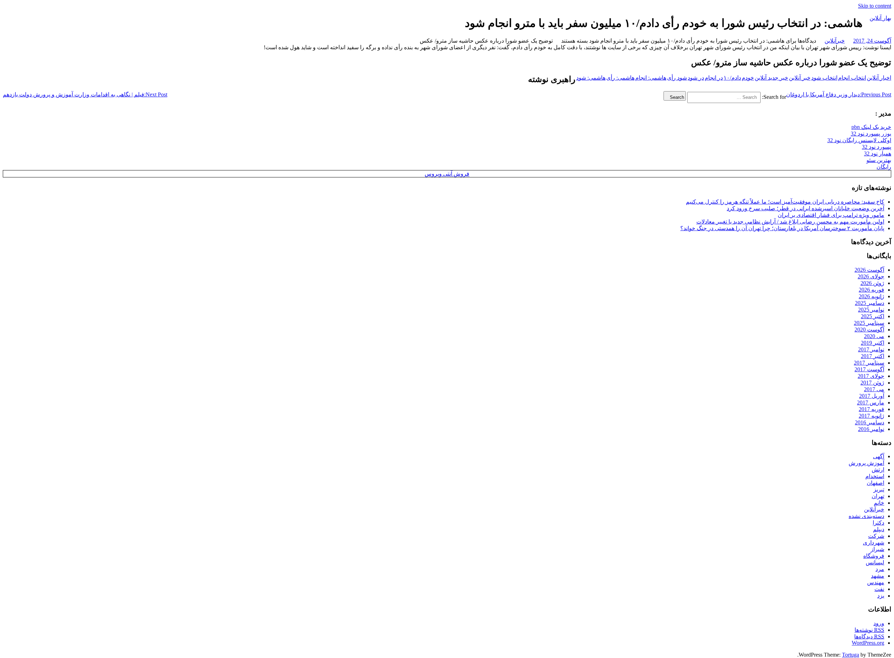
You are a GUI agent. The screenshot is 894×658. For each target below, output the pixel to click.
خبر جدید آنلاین (771, 78)
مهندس (875, 582)
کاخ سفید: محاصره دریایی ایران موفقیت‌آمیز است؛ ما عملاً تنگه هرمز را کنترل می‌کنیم (785, 202)
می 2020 (874, 336)
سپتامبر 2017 (869, 363)
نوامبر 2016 (871, 429)
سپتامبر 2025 (869, 323)
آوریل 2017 (871, 396)
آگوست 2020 (869, 329)
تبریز (878, 489)
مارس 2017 (870, 402)
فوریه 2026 (871, 290)
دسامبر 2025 (869, 303)
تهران (878, 496)
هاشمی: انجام (650, 78)
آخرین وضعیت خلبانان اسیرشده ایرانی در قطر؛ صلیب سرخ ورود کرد (805, 208)
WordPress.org (868, 643)
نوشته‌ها (869, 630)
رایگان (884, 167)
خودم (748, 78)
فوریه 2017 (871, 409)
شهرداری (873, 543)
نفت (879, 589)
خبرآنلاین (835, 41)
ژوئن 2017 (872, 383)
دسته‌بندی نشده (866, 516)
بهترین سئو (878, 160)
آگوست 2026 (869, 270)
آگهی (878, 456)
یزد (880, 596)
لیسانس (875, 562)
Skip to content (874, 6)
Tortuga (850, 655)
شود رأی (677, 78)
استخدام (874, 476)
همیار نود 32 (877, 153)
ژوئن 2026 (872, 283)
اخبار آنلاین (879, 78)
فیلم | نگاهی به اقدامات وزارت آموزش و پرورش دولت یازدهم (85, 94)
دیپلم (878, 529)
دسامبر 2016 (869, 422)
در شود (696, 78)
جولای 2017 (871, 376)
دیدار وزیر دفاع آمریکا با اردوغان (838, 94)
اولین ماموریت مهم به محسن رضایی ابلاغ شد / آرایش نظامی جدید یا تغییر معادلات (790, 222)
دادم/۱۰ (732, 78)
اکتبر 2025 (872, 316)
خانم (879, 503)
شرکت (876, 536)
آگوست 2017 (869, 369)
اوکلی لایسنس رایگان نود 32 (859, 140)
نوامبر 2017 (871, 349)
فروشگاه (873, 556)
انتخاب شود (824, 78)
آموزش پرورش (866, 463)
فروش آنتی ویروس (447, 174)
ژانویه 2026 (871, 296)
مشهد (877, 576)
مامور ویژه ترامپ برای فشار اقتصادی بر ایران (831, 215)
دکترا (878, 523)
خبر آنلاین (800, 78)
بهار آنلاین (880, 18)
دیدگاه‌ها (869, 636)
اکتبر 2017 (872, 356)
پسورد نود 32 (876, 147)
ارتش (878, 470)
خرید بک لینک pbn (871, 127)
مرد (879, 569)
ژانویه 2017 (871, 416)
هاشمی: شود (591, 78)
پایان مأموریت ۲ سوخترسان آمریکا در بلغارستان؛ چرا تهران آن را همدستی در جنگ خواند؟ (782, 228)
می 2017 (874, 389)
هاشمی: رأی (620, 78)
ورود (878, 623)
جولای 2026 (871, 276)
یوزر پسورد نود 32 (871, 134)
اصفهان (875, 483)
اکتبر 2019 (872, 343)
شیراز (877, 549)
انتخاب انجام (852, 78)
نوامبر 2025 (871, 310)
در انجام (714, 78)
